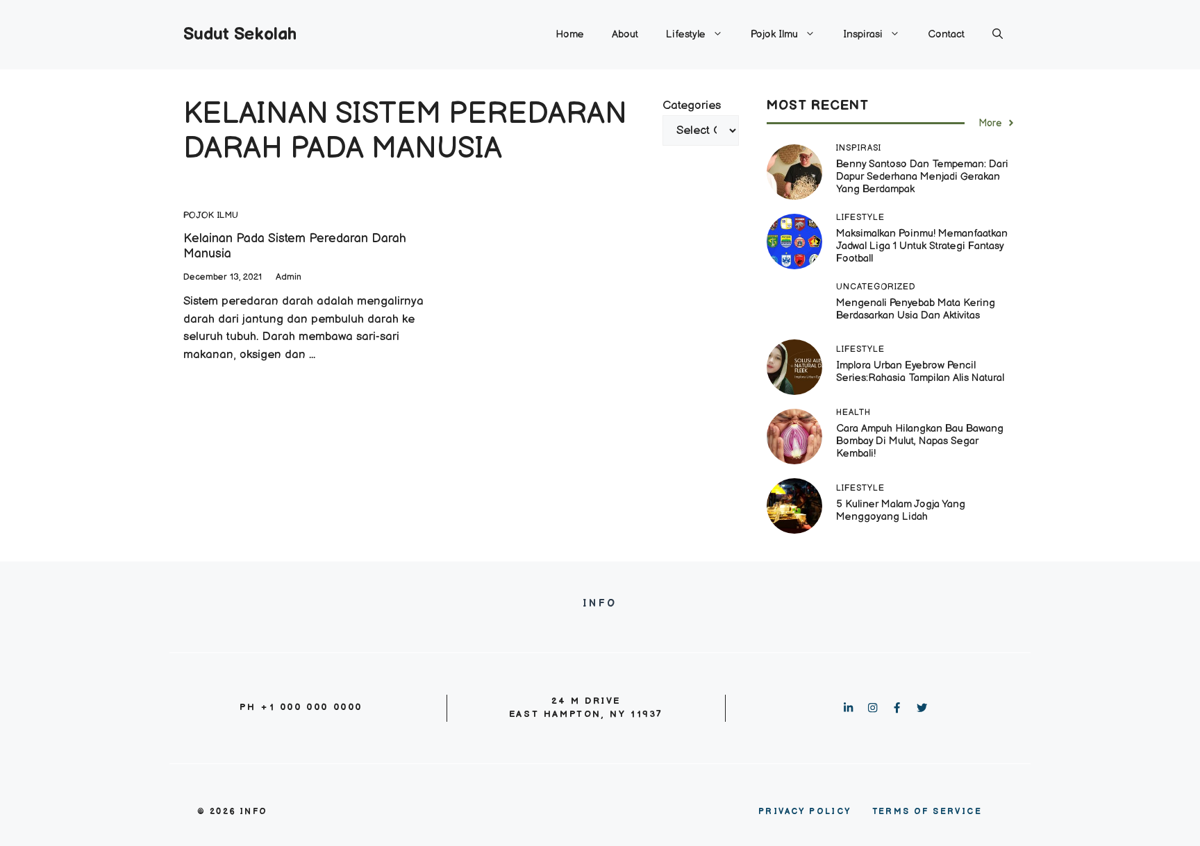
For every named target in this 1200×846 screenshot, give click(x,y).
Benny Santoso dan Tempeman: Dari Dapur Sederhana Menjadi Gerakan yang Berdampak (922, 177)
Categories (691, 105)
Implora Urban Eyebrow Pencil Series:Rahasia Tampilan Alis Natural (921, 371)
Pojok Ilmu (774, 34)
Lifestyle (686, 34)
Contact (946, 34)
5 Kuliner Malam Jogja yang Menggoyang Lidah (900, 510)
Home (570, 34)
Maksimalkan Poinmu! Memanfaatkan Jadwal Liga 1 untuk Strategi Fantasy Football (922, 246)
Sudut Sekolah (240, 34)
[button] (997, 35)
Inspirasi (863, 34)
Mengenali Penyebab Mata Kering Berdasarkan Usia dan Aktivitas (915, 309)
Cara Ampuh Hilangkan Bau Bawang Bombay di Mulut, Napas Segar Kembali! (919, 441)
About (625, 34)
